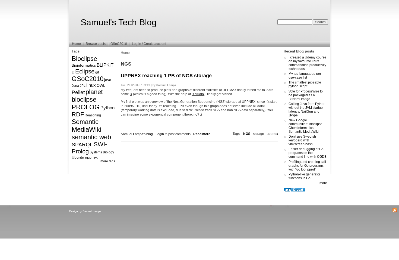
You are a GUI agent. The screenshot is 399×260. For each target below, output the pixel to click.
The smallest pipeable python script (305, 84)
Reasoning (93, 115)
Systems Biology (102, 152)
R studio (198, 94)
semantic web (91, 137)
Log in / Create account (149, 44)
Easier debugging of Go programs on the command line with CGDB (308, 153)
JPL (83, 86)
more (323, 183)
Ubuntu (78, 157)
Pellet (78, 92)
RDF (78, 114)
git (97, 72)
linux (91, 85)
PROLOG (86, 107)
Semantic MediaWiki (86, 125)
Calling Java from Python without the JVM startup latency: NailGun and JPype (307, 109)
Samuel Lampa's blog (137, 134)
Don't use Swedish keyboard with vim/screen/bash (302, 140)
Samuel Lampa (92, 211)
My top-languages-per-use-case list (305, 75)
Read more (201, 134)
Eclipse (84, 71)
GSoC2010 (118, 44)
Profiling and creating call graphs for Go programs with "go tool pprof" (307, 165)
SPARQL (82, 144)
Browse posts (96, 44)
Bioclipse (84, 58)
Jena (75, 86)
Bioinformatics (84, 65)
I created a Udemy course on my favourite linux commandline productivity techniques (307, 63)
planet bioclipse (87, 95)
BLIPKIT (105, 65)
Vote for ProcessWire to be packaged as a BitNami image (306, 95)
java (107, 80)
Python (107, 107)
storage (258, 134)
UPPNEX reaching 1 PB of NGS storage (166, 75)
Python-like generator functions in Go (304, 176)
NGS (246, 134)
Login (160, 134)
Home (76, 44)
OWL (101, 85)
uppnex (91, 157)
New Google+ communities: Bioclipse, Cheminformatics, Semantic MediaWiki (306, 126)
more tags (107, 161)
